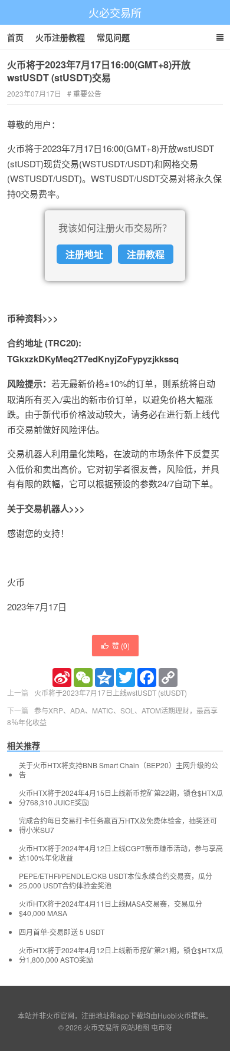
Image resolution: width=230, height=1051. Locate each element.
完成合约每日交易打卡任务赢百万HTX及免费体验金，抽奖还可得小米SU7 (118, 825)
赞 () (121, 645)
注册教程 (146, 254)
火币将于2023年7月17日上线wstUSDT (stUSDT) (110, 693)
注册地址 (84, 254)
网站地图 (135, 1027)
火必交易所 (115, 12)
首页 (15, 37)
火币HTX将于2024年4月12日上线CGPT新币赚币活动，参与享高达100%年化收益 (121, 853)
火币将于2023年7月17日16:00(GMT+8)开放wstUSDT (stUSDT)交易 (98, 71)
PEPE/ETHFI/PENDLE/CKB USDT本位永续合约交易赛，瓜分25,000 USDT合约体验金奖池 (115, 880)
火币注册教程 (60, 37)
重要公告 (87, 93)
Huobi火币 (174, 1015)
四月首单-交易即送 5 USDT (61, 932)
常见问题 (113, 37)
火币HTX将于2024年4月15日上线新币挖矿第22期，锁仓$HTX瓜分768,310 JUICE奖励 (121, 797)
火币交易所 (101, 1027)
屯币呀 (161, 1027)
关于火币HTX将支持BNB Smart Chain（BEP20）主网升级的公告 (118, 770)
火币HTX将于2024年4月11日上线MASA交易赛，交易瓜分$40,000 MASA (110, 908)
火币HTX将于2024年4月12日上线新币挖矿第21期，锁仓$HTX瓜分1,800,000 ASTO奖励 (121, 955)
